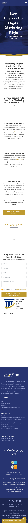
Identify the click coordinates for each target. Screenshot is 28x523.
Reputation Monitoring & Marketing (11, 423)
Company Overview (6, 400)
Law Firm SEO (5, 424)
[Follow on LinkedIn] (9, 450)
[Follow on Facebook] (6, 450)
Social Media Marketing (7, 426)
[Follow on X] (17, 450)
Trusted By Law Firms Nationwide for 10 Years (14, 473)
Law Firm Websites (6, 415)
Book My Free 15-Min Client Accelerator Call (14, 294)
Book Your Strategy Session (14, 212)
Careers (3, 405)
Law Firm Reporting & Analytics (9, 430)
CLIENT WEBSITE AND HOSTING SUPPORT (14, 520)
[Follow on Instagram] (14, 454)
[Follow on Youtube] (13, 450)
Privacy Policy (18, 289)
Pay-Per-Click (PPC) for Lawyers (9, 428)
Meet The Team (5, 403)
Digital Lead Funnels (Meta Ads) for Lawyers (13, 417)
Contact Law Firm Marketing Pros (10, 407)
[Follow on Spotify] (21, 450)
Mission (3, 402)
